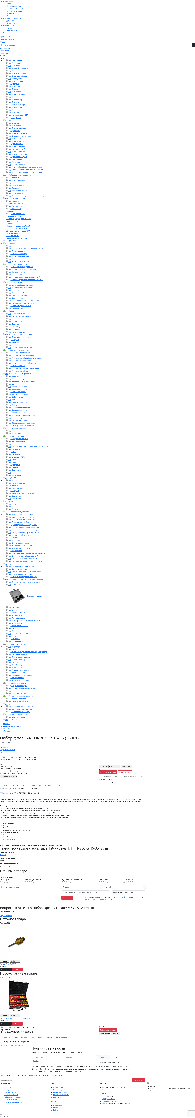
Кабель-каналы (18, 397)
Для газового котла (19, 154)
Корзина (4, 53)
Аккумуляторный (18, 332)
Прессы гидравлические (21, 306)
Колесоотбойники (19, 392)
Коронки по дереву (34, 596)
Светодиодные (17, 488)
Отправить (67, 898)
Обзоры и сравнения (12, 1097)
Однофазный (17, 159)
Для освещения (18, 71)
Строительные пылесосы (19, 350)
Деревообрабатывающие (22, 287)
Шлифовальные (18, 293)
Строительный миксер (21, 657)
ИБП (10, 120)
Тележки (15, 509)
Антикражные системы (21, 261)
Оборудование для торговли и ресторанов (26, 579)
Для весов (16, 86)
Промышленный (18, 164)
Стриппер (16, 639)
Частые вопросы (11, 1095)
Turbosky (7, 731)
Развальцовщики (19, 618)
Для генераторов (18, 91)
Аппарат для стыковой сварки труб (26, 277)
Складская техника (19, 504)
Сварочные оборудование (22, 267)
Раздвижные (17, 206)
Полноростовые (18, 214)
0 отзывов (4, 747)
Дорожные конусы (19, 413)
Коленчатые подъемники (22, 548)
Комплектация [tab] (35, 785)
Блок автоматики (18, 272)
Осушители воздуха (19, 686)
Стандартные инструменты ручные (26, 582)
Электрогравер (18, 678)
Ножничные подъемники (22, 545)
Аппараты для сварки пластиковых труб (27, 280)
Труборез (15, 628)
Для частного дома (19, 157)
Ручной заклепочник (20, 626)
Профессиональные (20, 439)
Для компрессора (19, 128)
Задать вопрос (6, 916)
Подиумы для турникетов (16, 238)
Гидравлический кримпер (22, 360)
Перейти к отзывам (7, 750)
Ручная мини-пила (19, 673)
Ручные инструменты (17, 644)
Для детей (16, 465)
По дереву (16, 329)
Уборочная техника (19, 699)
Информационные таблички (23, 405)
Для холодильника (19, 94)
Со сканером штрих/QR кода (17, 228)
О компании (8, 1)
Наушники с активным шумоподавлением (28, 530)
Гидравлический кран (20, 371)
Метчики (15, 607)
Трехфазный (17, 162)
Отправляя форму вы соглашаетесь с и (115, 898)
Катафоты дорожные (20, 420)
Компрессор (17, 274)
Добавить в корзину (108, 1030)
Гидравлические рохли (21, 353)
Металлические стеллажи (22, 709)
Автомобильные (18, 441)
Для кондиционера (19, 133)
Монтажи (10, 28)
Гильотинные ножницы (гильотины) (26, 300)
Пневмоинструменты (20, 670)
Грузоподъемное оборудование (24, 525)
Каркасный (16, 324)
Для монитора (17, 99)
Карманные (16, 496)
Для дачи (15, 97)
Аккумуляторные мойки (21, 680)
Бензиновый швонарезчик (22, 514)
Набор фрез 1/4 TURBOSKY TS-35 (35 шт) (16, 1018)
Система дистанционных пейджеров (26, 571)
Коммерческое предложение (135, 776)
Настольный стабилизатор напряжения (28, 170)
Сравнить (103, 766)
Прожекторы (17, 499)
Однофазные (17, 60)
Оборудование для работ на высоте (26, 532)
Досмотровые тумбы (20, 191)
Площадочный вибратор (22, 522)
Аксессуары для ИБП (20, 115)
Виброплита (17, 540)
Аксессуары (16, 345)
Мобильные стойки (19, 389)
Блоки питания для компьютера (24, 577)
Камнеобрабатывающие (21, 295)
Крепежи (15, 631)
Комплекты (16, 470)
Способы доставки (13, 6)
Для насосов (17, 107)
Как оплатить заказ (14, 11)
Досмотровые (17, 433)
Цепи (14, 384)
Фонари (12, 501)
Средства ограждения (17, 428)
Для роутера (17, 79)
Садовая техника (18, 717)
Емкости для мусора (20, 701)
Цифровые (16, 449)
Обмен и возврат (13, 16)
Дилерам (10, 21)
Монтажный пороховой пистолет (25, 319)
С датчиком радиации (20, 185)
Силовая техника (15, 282)
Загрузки (7, 1090)
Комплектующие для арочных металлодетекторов (32, 196)
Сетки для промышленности (23, 426)
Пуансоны (16, 584)
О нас (8, 4)
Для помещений (18, 180)
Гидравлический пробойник (23, 355)
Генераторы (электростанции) (24, 269)
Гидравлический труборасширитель (26, 358)
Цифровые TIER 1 (18, 454)
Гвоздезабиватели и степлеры (20, 334)
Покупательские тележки (22, 574)
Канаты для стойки (19, 402)
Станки (11, 311)
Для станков (16, 112)
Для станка (16, 131)
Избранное (5, 48)
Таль (13, 506)
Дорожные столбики (20, 386)
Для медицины (17, 110)
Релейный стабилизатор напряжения (27, 167)
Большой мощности (20, 68)
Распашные (16, 209)
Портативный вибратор (21, 535)
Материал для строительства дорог (26, 519)
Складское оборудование (19, 512)
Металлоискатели (19, 431)
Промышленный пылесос (22, 347)
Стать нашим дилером (12, 18)
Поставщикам (10, 1092)
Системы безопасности (18, 264)
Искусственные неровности (23, 407)
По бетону (16, 327)
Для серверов (17, 81)
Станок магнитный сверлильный (25, 556)
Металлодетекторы (16, 436)
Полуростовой (12, 221)
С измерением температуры (23, 183)
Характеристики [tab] (19, 785)
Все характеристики (9, 776)
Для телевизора (18, 141)
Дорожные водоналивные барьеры (26, 379)
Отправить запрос (13, 23)
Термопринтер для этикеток (23, 566)
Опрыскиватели (18, 641)
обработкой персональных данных (129, 897)
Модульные (16, 118)
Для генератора (18, 125)
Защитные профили (20, 394)
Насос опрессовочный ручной (24, 363)
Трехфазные (16, 63)
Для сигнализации (19, 73)
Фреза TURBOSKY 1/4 (8, 964)
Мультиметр (17, 623)
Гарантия (10, 13)
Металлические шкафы (21, 712)
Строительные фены (20, 659)
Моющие (15, 342)
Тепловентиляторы (19, 693)
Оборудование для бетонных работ (26, 527)
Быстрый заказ (125, 772)
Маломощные (17, 65)
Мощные (15, 123)
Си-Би (14, 459)
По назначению (18, 472)
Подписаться (138, 1080)
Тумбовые (10, 211)
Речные (15, 467)
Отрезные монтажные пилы (23, 303)
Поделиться (126, 766)
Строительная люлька (20, 543)
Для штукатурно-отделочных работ (26, 620)
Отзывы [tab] (47, 785)
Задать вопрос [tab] (60, 785)
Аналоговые (16, 444)
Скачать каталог (10, 1099)
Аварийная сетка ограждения (23, 381)
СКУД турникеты (12, 236)
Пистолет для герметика (21, 633)
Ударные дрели (18, 662)
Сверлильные (17, 298)
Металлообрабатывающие (22, 285)
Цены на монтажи (13, 30)
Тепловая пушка (18, 691)
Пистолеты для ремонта (21, 316)
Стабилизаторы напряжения (20, 175)
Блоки (14, 399)
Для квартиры (17, 144)
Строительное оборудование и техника (24, 564)
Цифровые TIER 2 (18, 457)
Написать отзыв (6, 875)
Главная (6, 724)
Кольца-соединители (20, 410)
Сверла (14, 636)
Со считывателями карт (15, 204)
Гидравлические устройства (20, 373)
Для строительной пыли (21, 337)
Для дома (15, 84)
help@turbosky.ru (7, 39)
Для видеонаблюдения (21, 76)
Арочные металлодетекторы (20, 198)
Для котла (16, 102)
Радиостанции (14, 478)
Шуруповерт (17, 667)
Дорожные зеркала (19, 259)
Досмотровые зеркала (21, 256)
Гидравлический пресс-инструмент (26, 368)
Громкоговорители (19, 251)
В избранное (114, 766)
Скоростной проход (14, 216)
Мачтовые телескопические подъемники (28, 553)
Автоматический (18, 149)
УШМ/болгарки (18, 665)
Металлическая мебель (18, 714)
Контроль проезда (19, 254)
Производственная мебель (22, 706)
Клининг (12, 704)
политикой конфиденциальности (98, 899)
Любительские (17, 462)
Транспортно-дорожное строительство (27, 561)
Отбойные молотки (19, 654)
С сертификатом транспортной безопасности (30, 446)
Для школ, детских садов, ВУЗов (19, 231)
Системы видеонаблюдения (23, 246)
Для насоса (16, 138)
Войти (2, 55)
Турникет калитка (13, 233)
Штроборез (16, 646)
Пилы (14, 649)
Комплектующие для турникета (18, 219)
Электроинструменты (17, 683)
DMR (14, 452)
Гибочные (16, 290)
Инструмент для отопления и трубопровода (29, 652)
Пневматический (18, 314)
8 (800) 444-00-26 (6, 37)
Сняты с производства (17, 719)
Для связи (16, 89)
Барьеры (15, 376)
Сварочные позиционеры (22, 308)
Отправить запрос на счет (110, 776)
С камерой (16, 188)
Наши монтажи (9, 25)
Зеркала (12, 243)
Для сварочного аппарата (22, 136)
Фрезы (14, 610)
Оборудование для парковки (23, 423)
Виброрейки (17, 551)
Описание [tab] (6, 785)
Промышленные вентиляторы (24, 688)
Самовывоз (103, 782)
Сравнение (5, 51)
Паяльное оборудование (22, 675)
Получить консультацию (109, 1062)
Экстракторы (17, 615)
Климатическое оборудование (21, 696)
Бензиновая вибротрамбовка (23, 517)
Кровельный (17, 321)
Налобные (16, 480)
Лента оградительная (20, 418)
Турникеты (13, 241)
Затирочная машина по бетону (24, 558)
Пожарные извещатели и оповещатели (27, 248)
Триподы (15, 201)
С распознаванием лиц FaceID (18, 226)
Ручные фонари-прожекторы (23, 493)
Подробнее (5, 969)
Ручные (15, 485)
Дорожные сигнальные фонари (24, 415)
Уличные (15, 177)
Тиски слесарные (18, 366)
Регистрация (58, 1108)
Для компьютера (18, 105)
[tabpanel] (73, 816)
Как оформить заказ (14, 8)
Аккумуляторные (18, 483)
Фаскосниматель (18, 613)
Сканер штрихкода (19, 569)
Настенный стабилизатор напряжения (27, 172)
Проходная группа (19, 193)
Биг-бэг (15, 538)
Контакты (7, 33)
